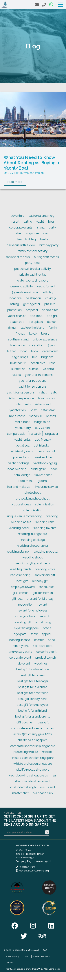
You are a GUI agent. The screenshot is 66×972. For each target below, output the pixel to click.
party (52, 227)
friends (20, 333)
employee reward (23, 587)
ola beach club (43, 793)
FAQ (45, 950)
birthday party (48, 245)
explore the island (32, 327)
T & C (26, 956)
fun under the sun (18, 257)
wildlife (47, 752)
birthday (47, 292)
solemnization (32, 510)
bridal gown (39, 469)
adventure (17, 215)
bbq (51, 221)
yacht (40, 221)
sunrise (33, 369)
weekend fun (43, 457)
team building (26, 239)
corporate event (20, 657)
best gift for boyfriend (32, 699)
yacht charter (16, 316)
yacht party (23, 428)
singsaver (51, 433)
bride (54, 469)
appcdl (46, 634)
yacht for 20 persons (33, 386)
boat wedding (17, 469)
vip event (24, 663)
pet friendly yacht (22, 451)
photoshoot (33, 492)
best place (36, 322)
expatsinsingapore (26, 628)
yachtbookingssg (45, 463)
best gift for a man (32, 675)
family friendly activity (32, 251)
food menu (25, 481)
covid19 (50, 298)
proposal (32, 310)
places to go (21, 457)
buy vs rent (42, 428)
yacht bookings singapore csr (29, 775)
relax (18, 233)
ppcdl (52, 640)
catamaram (50, 351)
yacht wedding (20, 575)
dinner (12, 327)
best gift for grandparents (32, 716)
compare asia (16, 433)
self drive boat (42, 646)
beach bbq (17, 322)
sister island (43, 404)
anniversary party (20, 651)
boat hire (15, 298)
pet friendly (41, 445)
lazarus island (47, 398)
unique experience (45, 339)
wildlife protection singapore (32, 763)
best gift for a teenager (32, 681)
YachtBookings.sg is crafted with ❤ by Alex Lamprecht (33, 969)
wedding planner (18, 551)
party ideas (32, 263)
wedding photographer (32, 545)
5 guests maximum (25, 292)
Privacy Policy (12, 956)
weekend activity (21, 286)
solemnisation (44, 504)
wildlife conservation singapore (33, 758)
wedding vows (45, 569)
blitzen (11, 351)
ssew (34, 634)
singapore (32, 233)
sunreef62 (18, 369)
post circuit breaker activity (32, 268)
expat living (43, 622)
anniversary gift (44, 575)
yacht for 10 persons (39, 375)
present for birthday (40, 598)
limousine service (46, 486)
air (54, 775)
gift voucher (24, 722)
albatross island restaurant (32, 781)
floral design (22, 475)
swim (46, 233)
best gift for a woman (32, 687)
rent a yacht (21, 646)
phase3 (51, 416)
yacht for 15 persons (32, 380)
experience (26, 398)
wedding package (33, 540)
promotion (14, 310)
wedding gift (22, 622)
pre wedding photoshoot (33, 498)
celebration (33, 298)
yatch (54, 392)
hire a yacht (17, 416)
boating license (19, 640)
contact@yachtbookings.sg (34, 870)
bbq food (36, 316)
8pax (33, 410)
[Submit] (47, 832)
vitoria (16, 375)
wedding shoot (32, 557)
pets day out (46, 451)
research (35, 433)
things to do (42, 422)
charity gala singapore (32, 740)
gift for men (20, 593)
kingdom (47, 357)
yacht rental (22, 439)
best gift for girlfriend (32, 710)
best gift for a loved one (32, 669)
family (53, 327)
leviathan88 (18, 363)
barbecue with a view (21, 245)
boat (24, 351)
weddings (40, 663)
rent (52, 363)
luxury (45, 333)
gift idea (17, 598)
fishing (14, 304)
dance (51, 322)
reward (42, 604)
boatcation (17, 345)
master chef (20, 793)
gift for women (43, 593)
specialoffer (50, 310)
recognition (25, 604)
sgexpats (20, 634)
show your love (24, 616)
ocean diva (37, 363)
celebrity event (46, 651)
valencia (48, 369)
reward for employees (32, 610)
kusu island (47, 787)
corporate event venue (26, 728)
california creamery (41, 215)
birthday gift (40, 581)
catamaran (48, 410)
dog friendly (43, 439)
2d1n (12, 398)
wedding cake (45, 522)
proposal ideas (21, 504)
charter (39, 640)
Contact (9, 962)
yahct (43, 392)
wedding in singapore (32, 534)
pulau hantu (23, 404)
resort (15, 221)
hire (34, 357)
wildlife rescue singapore (32, 769)
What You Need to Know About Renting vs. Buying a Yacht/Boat (31, 163)
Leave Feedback (41, 956)
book (34, 351)
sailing (28, 221)
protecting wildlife (26, 752)
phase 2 (49, 304)
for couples (46, 587)
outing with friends (46, 257)
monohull (35, 416)
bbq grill (52, 316)
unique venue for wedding (24, 516)
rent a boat (22, 422)
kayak (33, 333)
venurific (45, 616)
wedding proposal (46, 551)
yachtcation (18, 410)
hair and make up (18, 486)
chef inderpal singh (23, 787)
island (41, 227)
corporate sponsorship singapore (32, 746)
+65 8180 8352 (27, 866)
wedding (52, 516)
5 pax (51, 345)
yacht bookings (18, 463)
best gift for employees (33, 704)
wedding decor (19, 528)
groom (42, 481)
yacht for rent (46, 286)
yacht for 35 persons (21, 392)
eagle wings (20, 357)
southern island (18, 339)
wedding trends (20, 569)
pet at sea (23, 445)
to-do (44, 239)
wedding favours (45, 528)
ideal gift (43, 722)
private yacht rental (32, 274)
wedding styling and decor (33, 563)
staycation (36, 345)
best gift (22, 581)
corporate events (20, 227)
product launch (45, 657)
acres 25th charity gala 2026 (32, 734)
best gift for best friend (32, 693)
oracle (47, 628)
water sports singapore (32, 280)
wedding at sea (21, 522)
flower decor (43, 475)
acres (50, 728)
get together (31, 304)
